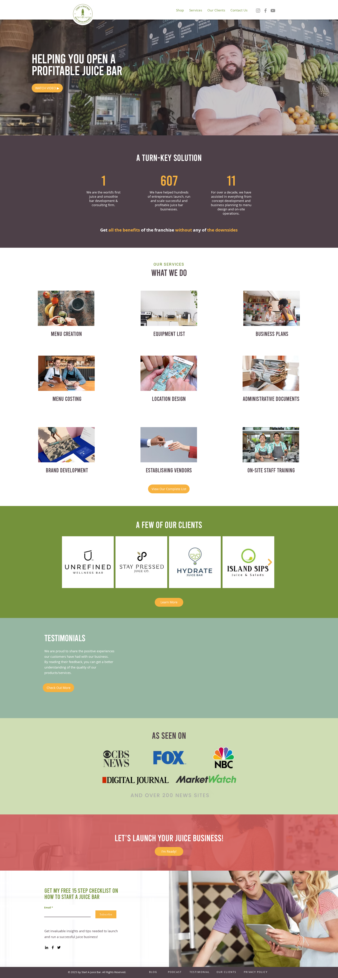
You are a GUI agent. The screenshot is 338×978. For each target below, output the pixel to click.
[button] (47, 88)
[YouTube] (273, 10)
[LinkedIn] (46, 947)
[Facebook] (265, 10)
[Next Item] (270, 562)
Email (48, 907)
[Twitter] (59, 947)
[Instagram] (258, 10)
